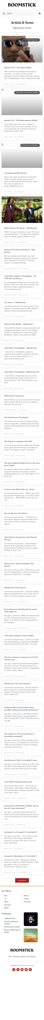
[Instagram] (13, 969)
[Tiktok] (30, 969)
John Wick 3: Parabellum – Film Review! (20, 348)
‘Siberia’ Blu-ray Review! (14, 396)
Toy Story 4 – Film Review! (15, 302)
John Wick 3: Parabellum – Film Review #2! (21, 372)
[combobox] (17, 13)
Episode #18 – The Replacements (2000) (21, 120)
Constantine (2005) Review (15, 173)
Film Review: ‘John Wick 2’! (15, 587)
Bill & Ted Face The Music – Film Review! (20, 228)
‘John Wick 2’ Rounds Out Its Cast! (18, 782)
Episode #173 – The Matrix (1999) (18, 67)
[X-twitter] (18, 969)
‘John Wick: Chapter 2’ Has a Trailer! (19, 635)
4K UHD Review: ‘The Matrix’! (16, 417)
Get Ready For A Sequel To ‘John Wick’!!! (20, 832)
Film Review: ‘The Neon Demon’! (17, 683)
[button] (39, 13)
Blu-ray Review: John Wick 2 (15, 513)
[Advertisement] (22, 997)
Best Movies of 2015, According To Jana (20, 760)
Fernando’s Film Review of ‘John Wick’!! (20, 856)
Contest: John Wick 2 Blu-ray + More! (19, 489)
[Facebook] (26, 969)
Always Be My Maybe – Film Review (18, 324)
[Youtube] (22, 969)
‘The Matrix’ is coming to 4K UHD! (18, 441)
